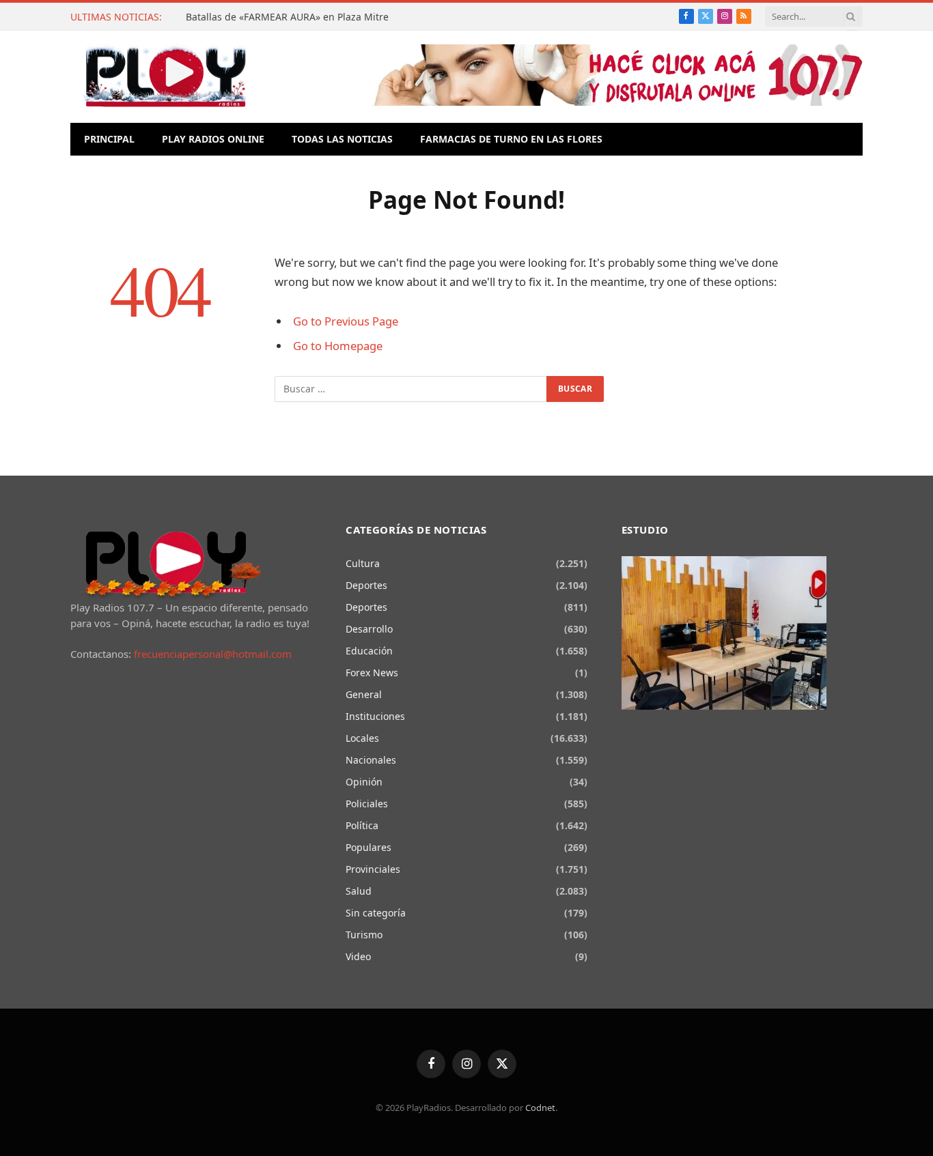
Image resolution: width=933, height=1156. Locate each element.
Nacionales (371, 759)
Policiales (367, 803)
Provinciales (373, 869)
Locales (362, 738)
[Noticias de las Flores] (165, 77)
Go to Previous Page (345, 321)
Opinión (364, 781)
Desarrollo (369, 628)
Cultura (363, 563)
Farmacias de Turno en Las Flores (511, 138)
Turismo (364, 934)
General (364, 694)
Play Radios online (213, 138)
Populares (368, 847)
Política (362, 825)
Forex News (372, 672)
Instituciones (375, 716)
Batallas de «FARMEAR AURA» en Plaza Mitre (287, 17)
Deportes (366, 585)
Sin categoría (376, 912)
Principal (109, 138)
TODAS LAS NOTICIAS (342, 138)
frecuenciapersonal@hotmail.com (213, 654)
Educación (369, 650)
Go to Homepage (337, 345)
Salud (359, 890)
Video (358, 956)
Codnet (540, 1107)
